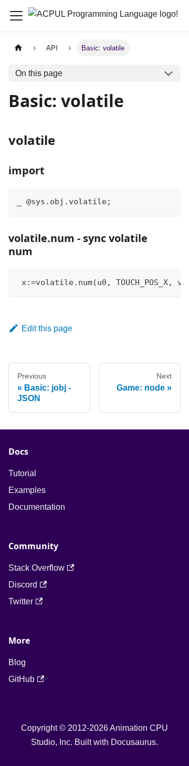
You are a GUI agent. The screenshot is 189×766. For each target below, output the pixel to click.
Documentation (36, 506)
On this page (38, 73)
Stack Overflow (36, 567)
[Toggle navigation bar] (16, 16)
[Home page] (18, 48)
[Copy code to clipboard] (167, 200)
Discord (22, 584)
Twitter (20, 601)
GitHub (21, 679)
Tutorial (22, 473)
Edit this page (47, 328)
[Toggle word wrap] (149, 281)
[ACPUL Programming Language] (100, 15)
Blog (17, 662)
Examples (27, 490)
